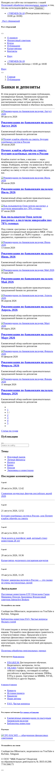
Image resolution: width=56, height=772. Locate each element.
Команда (11, 690)
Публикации (13, 46)
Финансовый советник (19, 40)
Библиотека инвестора (18, 723)
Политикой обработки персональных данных (24, 5)
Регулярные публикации (29, 712)
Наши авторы (14, 698)
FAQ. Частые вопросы (18, 703)
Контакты (12, 51)
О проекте (12, 37)
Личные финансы (16, 459)
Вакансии (12, 696)
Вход (9, 56)
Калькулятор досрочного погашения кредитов (24, 560)
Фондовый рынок (16, 457)
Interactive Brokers (20, 599)
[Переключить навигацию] (2, 72)
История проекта (15, 693)
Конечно (39, 8)
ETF (28, 594)
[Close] (2, 33)
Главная (11, 76)
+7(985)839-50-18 (16, 13)
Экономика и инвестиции (20, 470)
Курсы (10, 43)
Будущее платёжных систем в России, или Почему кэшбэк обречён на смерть (27, 517)
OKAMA (11, 668)
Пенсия (11, 467)
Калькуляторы (14, 48)
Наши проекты (18, 657)
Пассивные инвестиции (13, 594)
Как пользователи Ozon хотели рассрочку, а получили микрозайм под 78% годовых (26, 220)
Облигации (37, 594)
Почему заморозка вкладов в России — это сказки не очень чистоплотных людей (27, 581)
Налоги (11, 462)
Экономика (26, 597)
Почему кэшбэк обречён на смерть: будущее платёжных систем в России (24, 152)
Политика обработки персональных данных (23, 650)
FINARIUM (13, 662)
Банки (10, 465)
